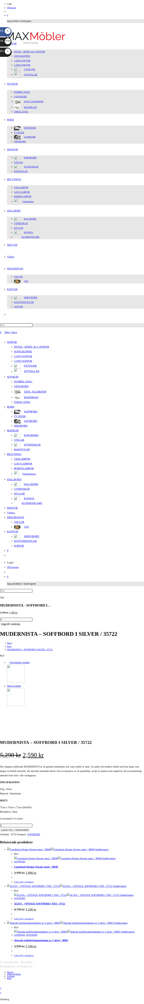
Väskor (11, 512)
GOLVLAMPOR (23, 463)
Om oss (10, 972)
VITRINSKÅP (22, 489)
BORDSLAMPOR (24, 468)
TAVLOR (19, 522)
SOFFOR (12, 342)
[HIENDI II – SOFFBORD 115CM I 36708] (16, 681)
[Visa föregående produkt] (8, 662)
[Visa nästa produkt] (23, 686)
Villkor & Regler (14, 974)
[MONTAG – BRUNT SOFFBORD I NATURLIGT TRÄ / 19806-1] (16, 705)
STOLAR (19, 440)
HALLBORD (14, 479)
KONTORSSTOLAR (25, 541)
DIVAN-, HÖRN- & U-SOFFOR (31, 346)
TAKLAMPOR (22, 459)
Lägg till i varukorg (10, 624)
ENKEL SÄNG (22, 402)
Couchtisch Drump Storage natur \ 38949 (36, 867)
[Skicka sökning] (34, 591)
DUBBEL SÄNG (23, 381)
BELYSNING (14, 454)
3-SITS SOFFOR (23, 356)
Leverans (11, 976)
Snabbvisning (101, 849)
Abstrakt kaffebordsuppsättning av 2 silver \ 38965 (41, 940)
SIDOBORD (21, 425)
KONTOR (12, 531)
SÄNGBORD (21, 386)
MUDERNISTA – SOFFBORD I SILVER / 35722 (30, 649)
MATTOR (12, 507)
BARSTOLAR (22, 449)
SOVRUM (12, 376)
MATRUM (12, 430)
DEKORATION (15, 517)
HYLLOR (19, 493)
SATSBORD (19, 935)
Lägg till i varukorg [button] (24, 882)
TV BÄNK (20, 416)
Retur (9, 978)
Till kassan (11, 7)
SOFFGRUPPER (23, 351)
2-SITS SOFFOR (23, 361)
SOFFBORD (33, 834)
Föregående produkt (20, 662)
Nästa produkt (14, 686)
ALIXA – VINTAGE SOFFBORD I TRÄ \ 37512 (39, 903)
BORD (10, 406)
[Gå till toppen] (1, 983)
